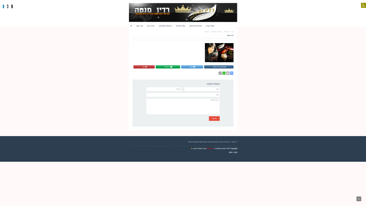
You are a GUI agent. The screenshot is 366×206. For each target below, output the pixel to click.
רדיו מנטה (210, 148)
